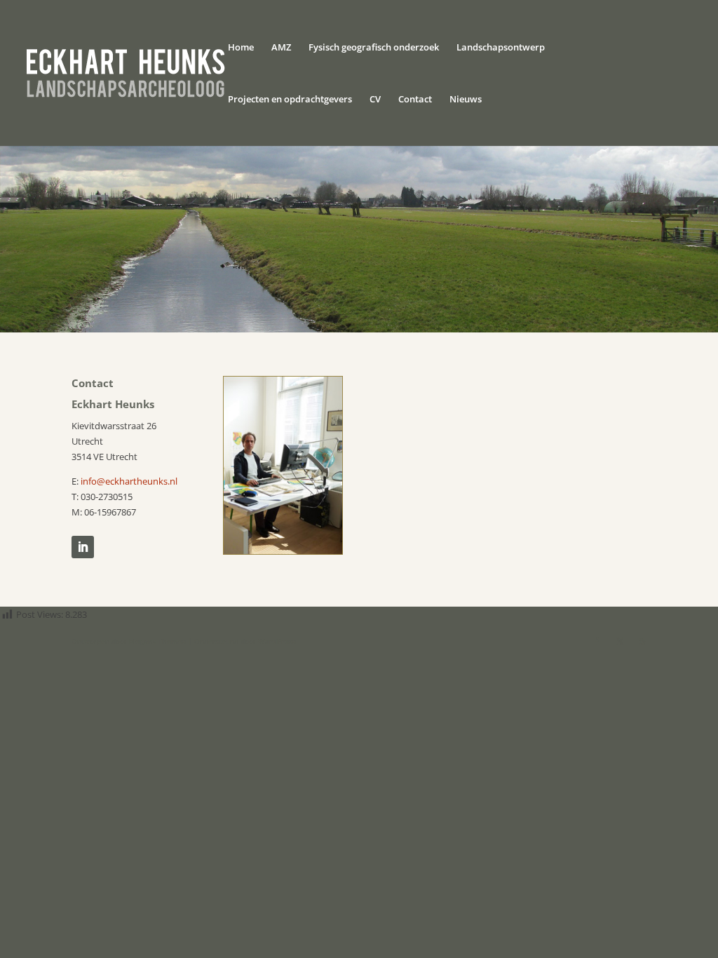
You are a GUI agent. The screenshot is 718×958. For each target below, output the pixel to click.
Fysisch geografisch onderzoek (374, 47)
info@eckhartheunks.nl (129, 481)
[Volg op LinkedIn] (83, 547)
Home (241, 47)
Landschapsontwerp (500, 47)
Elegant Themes (157, 641)
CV (375, 99)
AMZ (281, 47)
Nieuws (465, 99)
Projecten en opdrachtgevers (290, 99)
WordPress (277, 641)
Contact (415, 99)
